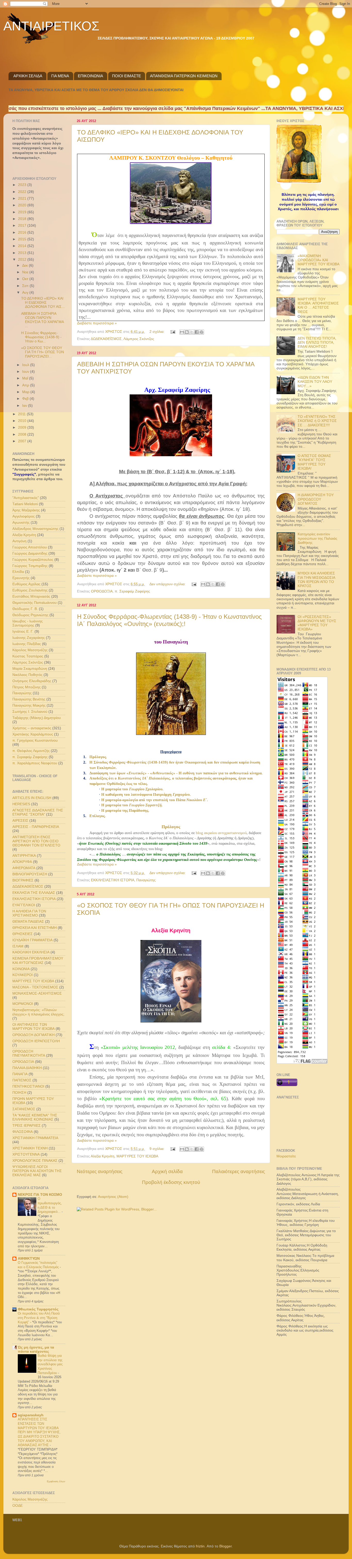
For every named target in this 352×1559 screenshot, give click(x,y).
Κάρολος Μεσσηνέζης (30, 650)
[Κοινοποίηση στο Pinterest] (201, 332)
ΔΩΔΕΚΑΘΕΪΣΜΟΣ (106, 339)
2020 (22, 205)
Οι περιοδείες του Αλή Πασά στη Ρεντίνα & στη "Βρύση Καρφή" (39, 1317)
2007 (22, 441)
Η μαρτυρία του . (132, 789)
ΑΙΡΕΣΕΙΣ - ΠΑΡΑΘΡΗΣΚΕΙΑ (35, 827)
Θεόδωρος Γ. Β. (25, 609)
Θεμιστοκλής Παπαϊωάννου (34, 603)
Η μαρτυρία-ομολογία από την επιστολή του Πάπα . (154, 800)
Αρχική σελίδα (167, 1171)
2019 (22, 212)
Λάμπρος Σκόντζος (138, 339)
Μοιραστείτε (286, 1156)
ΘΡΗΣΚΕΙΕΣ (22, 934)
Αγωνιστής (21, 522)
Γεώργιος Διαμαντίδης (29, 553)
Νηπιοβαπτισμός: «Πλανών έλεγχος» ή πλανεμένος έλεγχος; (38, 1012)
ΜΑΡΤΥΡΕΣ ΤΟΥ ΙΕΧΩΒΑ (137, 1156)
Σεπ (26, 286)
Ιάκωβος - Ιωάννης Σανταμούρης (27, 623)
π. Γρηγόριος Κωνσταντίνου (35, 740)
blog (221, 833)
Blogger (225, 1546)
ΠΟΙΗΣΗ (19, 1093)
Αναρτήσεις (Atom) (113, 1197)
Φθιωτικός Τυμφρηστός (38, 1309)
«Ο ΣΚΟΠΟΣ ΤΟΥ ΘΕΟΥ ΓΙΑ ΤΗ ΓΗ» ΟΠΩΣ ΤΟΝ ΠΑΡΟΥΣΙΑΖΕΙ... (42, 352)
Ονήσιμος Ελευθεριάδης (31, 681)
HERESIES (21, 804)
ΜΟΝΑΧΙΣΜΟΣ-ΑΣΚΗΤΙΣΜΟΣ (37, 993)
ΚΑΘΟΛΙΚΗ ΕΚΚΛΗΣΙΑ (30, 952)
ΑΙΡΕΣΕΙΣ (20, 821)
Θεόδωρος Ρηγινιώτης (30, 615)
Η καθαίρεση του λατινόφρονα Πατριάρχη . (146, 794)
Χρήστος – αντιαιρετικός (31, 728)
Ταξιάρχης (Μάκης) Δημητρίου (36, 718)
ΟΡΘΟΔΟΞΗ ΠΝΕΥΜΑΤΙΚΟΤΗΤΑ (28, 1053)
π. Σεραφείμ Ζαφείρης (132, 591)
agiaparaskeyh (31, 1415)
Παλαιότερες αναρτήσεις (238, 1171)
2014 (22, 246)
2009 (22, 427)
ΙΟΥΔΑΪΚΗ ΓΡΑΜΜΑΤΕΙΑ (32, 940)
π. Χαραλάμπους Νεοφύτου (34, 763)
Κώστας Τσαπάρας (27, 656)
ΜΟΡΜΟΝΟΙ (22, 1004)
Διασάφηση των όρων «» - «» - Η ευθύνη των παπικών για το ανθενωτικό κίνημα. (176, 773)
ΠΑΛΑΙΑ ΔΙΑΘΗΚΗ (27, 1068)
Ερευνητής (21, 578)
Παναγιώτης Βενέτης (28, 699)
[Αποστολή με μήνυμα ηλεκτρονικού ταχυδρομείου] (182, 332)
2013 (22, 253)
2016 (22, 232)
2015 (22, 239)
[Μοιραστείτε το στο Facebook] (196, 332)
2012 (22, 259)
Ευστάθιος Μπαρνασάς (31, 596)
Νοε (25, 272)
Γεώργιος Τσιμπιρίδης (30, 566)
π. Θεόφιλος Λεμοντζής (31, 751)
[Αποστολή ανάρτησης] (172, 332)
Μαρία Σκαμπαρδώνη (29, 669)
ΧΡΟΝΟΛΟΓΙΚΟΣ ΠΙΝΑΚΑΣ (34, 1161)
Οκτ (25, 279)
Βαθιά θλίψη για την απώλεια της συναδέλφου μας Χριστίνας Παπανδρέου (50, 1364)
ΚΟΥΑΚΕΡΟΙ (22, 975)
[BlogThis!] (186, 332)
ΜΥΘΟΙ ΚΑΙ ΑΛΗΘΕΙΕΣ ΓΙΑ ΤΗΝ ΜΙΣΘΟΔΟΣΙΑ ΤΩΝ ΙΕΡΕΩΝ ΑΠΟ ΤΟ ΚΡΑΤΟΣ (316, 579)
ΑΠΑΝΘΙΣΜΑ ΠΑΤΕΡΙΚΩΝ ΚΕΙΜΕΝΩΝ (183, 76)
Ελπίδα (18, 572)
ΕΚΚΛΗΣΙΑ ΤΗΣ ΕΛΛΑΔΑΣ (33, 893)
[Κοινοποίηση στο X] (191, 332)
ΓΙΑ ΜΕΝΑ (60, 76)
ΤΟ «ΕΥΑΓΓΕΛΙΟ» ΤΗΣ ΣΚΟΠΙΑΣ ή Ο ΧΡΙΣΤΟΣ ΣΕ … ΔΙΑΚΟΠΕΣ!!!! (317, 421)
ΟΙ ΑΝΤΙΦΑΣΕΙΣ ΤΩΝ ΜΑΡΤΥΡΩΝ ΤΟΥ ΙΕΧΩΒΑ (33, 1027)
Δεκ (25, 265)
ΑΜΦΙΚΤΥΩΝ (29, 1258)
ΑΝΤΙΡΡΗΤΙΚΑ (24, 856)
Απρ (26, 385)
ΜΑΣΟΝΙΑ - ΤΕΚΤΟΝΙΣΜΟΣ (35, 987)
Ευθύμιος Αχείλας (26, 584)
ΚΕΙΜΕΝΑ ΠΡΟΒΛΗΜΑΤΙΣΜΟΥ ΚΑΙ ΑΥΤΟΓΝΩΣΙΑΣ (37, 960)
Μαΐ (25, 378)
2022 (22, 192)
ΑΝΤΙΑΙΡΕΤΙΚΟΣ (51, 26)
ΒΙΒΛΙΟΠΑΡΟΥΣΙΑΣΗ (29, 874)
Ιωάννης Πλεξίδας (26, 644)
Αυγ (25, 292)
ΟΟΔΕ (17, 1505)
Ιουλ (26, 365)
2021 (22, 198)
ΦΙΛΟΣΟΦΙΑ (22, 1132)
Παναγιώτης (146, 880)
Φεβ (26, 399)
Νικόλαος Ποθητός (27, 675)
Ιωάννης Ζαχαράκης (28, 638)
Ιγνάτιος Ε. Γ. (22, 631)
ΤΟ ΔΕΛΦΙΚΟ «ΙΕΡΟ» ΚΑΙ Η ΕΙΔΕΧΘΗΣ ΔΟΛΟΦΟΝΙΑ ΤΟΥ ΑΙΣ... (43, 302)
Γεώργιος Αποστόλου (29, 547)
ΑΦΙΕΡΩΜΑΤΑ (23, 868)
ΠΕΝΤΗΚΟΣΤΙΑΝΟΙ (28, 1086)
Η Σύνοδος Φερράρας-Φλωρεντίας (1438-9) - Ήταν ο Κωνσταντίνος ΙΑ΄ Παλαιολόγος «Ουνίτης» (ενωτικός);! (169, 620)
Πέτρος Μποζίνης (26, 687)
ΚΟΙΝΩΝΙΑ (21, 969)
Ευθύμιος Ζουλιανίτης (30, 590)
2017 (22, 225)
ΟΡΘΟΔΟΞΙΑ (102, 591)
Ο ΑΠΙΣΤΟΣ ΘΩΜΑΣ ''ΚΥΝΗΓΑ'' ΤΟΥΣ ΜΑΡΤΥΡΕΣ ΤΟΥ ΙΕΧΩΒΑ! (314, 462)
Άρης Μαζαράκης (26, 510)
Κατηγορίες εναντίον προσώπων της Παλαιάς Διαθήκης (317, 538)
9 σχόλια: (157, 1149)
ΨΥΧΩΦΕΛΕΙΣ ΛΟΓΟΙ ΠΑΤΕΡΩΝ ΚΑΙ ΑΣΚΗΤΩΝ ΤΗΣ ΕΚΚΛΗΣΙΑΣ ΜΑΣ (37, 1171)
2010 (22, 421)
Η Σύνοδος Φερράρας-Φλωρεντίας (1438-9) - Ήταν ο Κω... (41, 337)
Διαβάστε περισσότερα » (97, 323)
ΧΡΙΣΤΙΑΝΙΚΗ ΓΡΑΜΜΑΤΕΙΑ (35, 1138)
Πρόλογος (98, 757)
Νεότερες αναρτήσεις (99, 1171)
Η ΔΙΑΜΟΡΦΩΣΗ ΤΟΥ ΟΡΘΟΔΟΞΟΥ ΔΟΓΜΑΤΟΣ (316, 499)
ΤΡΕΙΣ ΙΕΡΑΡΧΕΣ (26, 1126)
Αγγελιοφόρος (23, 516)
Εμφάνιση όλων (56, 1481)
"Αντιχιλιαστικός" (25, 498)
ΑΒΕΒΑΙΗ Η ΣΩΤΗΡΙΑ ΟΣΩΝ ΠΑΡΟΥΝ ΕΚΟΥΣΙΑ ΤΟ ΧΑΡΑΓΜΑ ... (42, 320)
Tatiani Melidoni (25, 504)
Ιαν (25, 406)
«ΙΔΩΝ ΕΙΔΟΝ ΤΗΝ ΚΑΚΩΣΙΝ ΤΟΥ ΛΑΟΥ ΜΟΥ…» (315, 382)
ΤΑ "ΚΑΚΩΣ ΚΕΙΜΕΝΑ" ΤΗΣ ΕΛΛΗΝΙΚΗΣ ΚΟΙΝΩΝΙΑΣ (34, 1117)
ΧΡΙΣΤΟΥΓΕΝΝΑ (26, 1154)
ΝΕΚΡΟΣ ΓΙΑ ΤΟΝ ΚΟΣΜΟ (40, 1195)
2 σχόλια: (157, 332)
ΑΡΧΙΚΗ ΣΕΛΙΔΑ (27, 76)
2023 (22, 185)
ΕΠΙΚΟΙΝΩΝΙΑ (90, 76)
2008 (22, 434)
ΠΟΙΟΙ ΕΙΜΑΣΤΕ (126, 76)
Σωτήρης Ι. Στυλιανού (29, 712)
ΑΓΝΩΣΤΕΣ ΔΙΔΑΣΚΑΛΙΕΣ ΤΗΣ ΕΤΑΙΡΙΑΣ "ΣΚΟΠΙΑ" (37, 812)
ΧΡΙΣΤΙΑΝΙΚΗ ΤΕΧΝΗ (30, 1148)
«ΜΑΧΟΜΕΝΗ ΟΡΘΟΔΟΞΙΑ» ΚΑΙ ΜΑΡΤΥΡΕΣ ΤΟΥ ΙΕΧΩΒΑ (318, 260)
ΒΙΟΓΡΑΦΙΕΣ (22, 880)
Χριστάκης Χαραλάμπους (32, 734)
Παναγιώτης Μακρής (29, 705)
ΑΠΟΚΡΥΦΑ (22, 862)
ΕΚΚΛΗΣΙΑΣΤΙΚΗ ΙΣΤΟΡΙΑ (112, 880)
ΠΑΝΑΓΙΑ (20, 1074)
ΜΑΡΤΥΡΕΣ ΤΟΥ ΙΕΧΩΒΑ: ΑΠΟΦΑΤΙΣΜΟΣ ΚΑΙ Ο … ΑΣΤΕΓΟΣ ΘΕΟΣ (318, 305)
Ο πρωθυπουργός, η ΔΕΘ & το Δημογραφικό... (50, 1205)
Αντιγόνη (19, 541)
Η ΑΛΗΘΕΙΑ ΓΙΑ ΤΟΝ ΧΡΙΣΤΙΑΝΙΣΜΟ (29, 913)
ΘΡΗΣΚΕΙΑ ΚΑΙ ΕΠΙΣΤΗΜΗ (34, 928)
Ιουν (26, 372)
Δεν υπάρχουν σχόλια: (168, 584)
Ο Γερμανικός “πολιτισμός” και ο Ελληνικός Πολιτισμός (39, 1265)
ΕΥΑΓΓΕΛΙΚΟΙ (23, 905)
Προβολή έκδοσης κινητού (171, 1182)
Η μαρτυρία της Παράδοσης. (125, 810)
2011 (22, 414)
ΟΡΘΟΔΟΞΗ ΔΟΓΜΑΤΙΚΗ (33, 1035)
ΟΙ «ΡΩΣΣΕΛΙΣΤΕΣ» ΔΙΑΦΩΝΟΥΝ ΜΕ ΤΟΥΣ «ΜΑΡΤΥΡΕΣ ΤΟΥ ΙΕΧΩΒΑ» (317, 623)
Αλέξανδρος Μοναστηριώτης (35, 529)
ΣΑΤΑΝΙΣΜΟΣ (23, 1109)
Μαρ (26, 392)
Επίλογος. (97, 816)
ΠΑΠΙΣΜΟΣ (21, 1080)
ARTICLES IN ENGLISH (31, 798)
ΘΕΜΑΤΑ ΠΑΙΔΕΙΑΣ (28, 921)
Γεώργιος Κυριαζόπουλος (32, 560)
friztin (200, 1546)
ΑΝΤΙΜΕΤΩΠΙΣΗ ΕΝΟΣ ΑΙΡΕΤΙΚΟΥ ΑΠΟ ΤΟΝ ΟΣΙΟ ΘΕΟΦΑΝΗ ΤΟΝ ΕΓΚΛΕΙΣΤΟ (36, 841)
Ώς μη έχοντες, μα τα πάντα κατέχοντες (36, 1349)
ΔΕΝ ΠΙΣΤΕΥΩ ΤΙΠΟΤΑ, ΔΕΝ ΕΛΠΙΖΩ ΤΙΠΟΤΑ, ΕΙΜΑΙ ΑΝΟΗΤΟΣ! (317, 342)
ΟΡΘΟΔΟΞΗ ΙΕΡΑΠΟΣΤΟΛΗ (36, 1041)
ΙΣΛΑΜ (17, 946)
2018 (22, 219)
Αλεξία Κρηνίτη (102, 1156)
